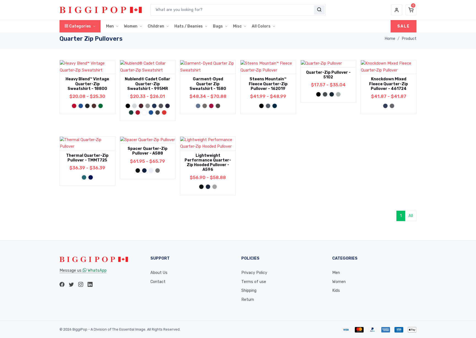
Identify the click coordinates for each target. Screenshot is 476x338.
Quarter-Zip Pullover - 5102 (328, 74)
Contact (158, 281)
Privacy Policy (254, 272)
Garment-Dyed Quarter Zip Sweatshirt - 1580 (208, 84)
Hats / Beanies (188, 26)
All (411, 215)
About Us (158, 272)
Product (409, 38)
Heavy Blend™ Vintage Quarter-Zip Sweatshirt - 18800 (87, 84)
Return (247, 299)
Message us (83, 270)
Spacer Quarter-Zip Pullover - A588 (147, 151)
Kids (336, 290)
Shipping (248, 290)
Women (130, 26)
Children (156, 26)
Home (390, 38)
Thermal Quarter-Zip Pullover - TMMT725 (87, 158)
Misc (237, 26)
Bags (218, 26)
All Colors (261, 26)
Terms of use (253, 281)
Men (110, 26)
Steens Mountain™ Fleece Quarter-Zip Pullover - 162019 (268, 84)
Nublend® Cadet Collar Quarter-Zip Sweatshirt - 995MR (147, 84)
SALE (403, 26)
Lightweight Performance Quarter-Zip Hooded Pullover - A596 (208, 162)
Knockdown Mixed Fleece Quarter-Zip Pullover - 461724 (388, 84)
